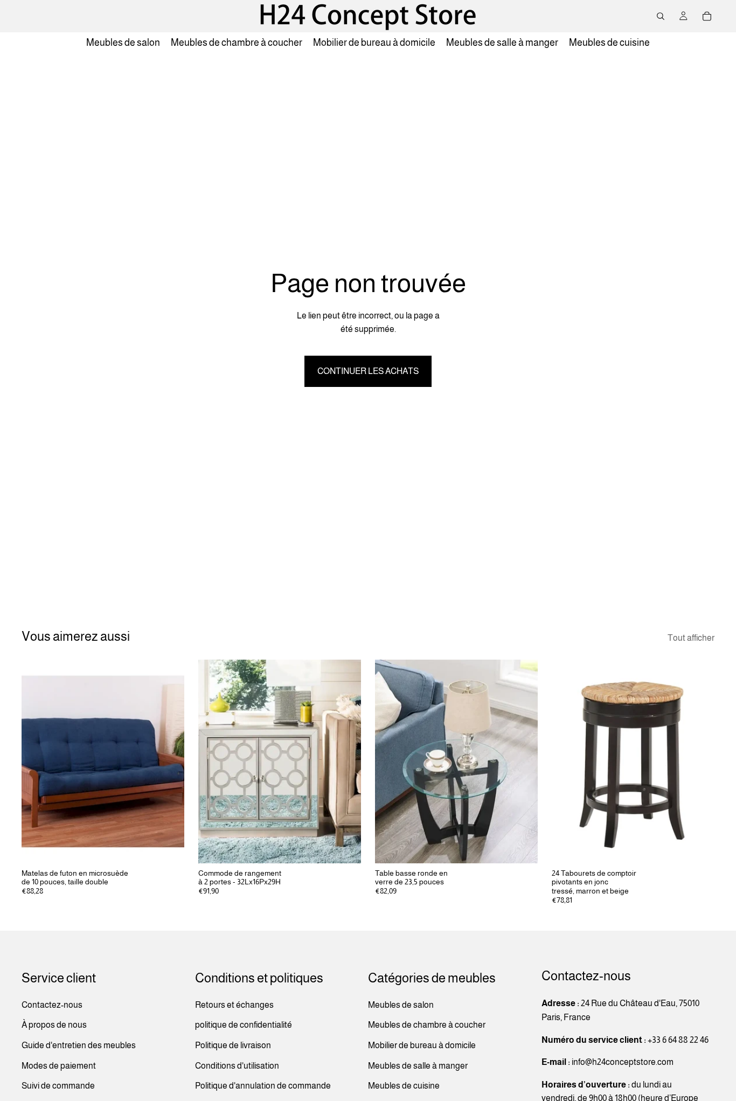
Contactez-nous (52, 1004)
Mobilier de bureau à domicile (422, 1045)
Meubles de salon (401, 1004)
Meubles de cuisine (404, 1085)
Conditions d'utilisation (237, 1065)
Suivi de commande (58, 1085)
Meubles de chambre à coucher (426, 1024)
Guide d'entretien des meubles (79, 1045)
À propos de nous (54, 1024)
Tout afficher (691, 637)
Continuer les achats (368, 371)
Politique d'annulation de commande (263, 1085)
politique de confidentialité (243, 1024)
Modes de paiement (59, 1065)
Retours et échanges (234, 1004)
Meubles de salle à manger (418, 1065)
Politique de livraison (233, 1045)
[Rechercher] (660, 16)
